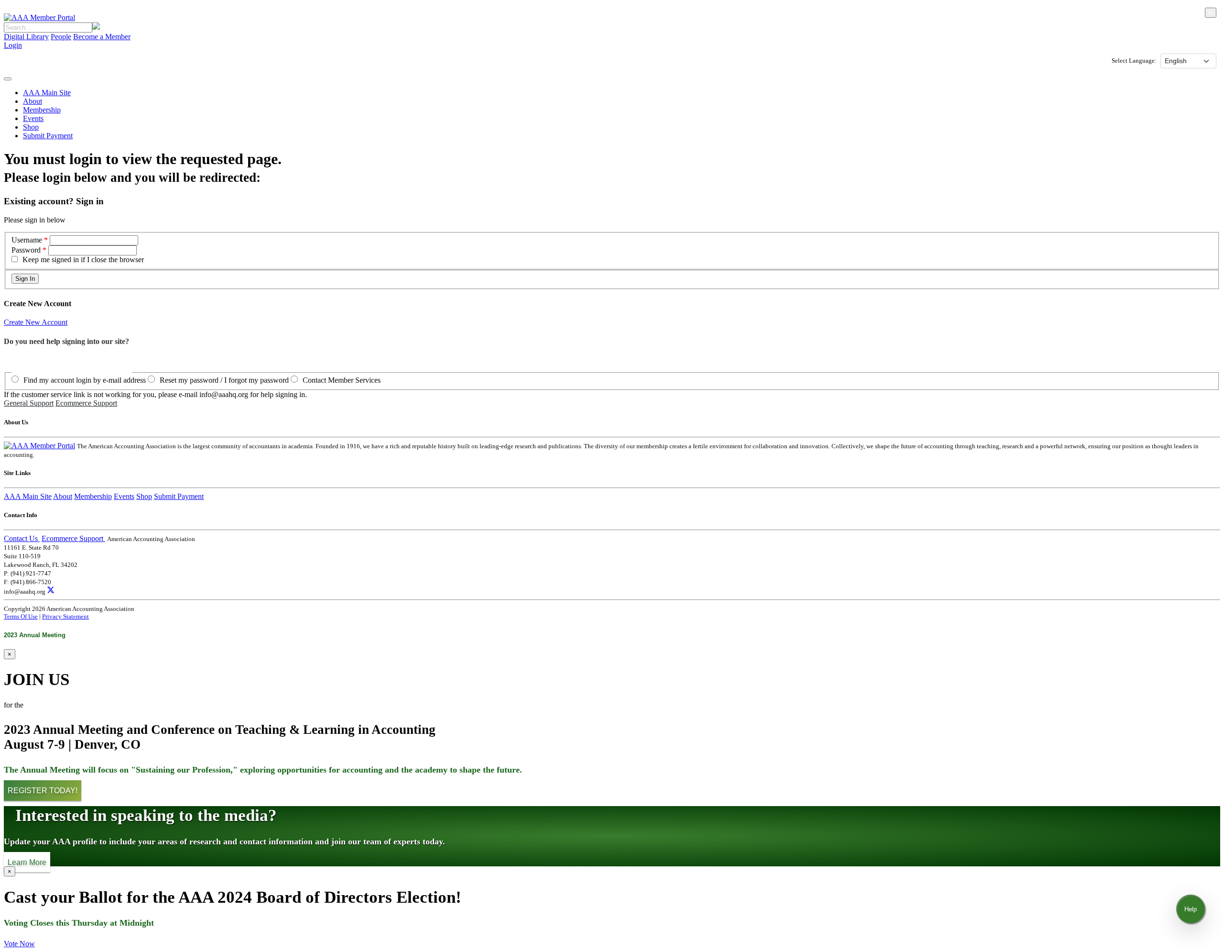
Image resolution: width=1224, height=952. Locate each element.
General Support (29, 403)
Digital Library (26, 37)
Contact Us (22, 538)
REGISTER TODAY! (42, 790)
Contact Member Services (342, 380)
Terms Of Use (21, 616)
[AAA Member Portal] (39, 17)
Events (33, 118)
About (32, 101)
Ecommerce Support (86, 403)
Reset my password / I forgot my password (224, 380)
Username (27, 240)
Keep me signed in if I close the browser (83, 259)
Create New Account (35, 322)
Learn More (27, 862)
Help (1190, 909)
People (61, 37)
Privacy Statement (65, 616)
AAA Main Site (47, 93)
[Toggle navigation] (7, 78)
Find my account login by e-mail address (84, 380)
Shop (31, 127)
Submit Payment (48, 136)
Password (26, 250)
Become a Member (102, 37)
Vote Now (19, 944)
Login (13, 45)
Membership (42, 110)
